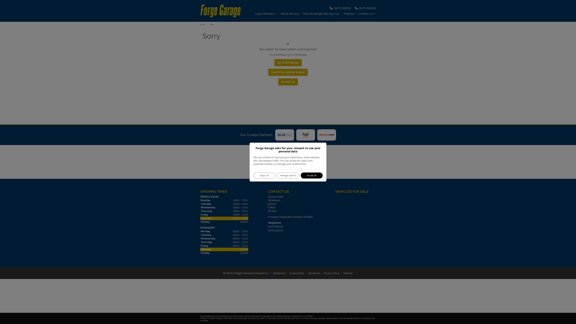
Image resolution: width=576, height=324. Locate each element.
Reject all (264, 175)
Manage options (288, 175)
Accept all (311, 175)
